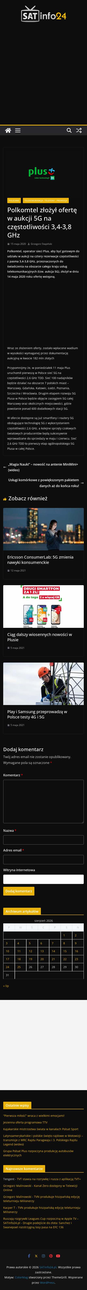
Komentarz (13, 775)
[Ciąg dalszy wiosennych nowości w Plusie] (43, 588)
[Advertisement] (43, 79)
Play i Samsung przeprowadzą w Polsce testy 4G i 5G (37, 714)
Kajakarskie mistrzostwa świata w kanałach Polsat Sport (40, 1129)
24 (7, 967)
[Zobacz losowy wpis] (79, 130)
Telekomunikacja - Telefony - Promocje (45, 200)
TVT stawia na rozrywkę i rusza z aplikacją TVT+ (49, 1179)
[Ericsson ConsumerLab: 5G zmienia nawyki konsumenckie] (43, 511)
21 (53, 959)
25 (19, 967)
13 (42, 951)
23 (76, 959)
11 (19, 951)
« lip (6, 986)
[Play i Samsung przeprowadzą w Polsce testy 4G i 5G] (43, 665)
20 (42, 959)
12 (30, 951)
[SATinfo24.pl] (8, 130)
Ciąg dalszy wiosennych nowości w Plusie (39, 637)
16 (76, 951)
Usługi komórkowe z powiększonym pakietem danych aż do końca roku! (43, 483)
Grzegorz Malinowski (17, 1186)
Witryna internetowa (19, 870)
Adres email (13, 850)
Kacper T (9, 1208)
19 (30, 959)
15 (65, 951)
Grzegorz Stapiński (41, 244)
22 (65, 959)
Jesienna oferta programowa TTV (25, 1122)
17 (7, 959)
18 (19, 959)
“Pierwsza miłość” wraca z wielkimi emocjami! (34, 1116)
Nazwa (9, 830)
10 (7, 951)
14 (53, 951)
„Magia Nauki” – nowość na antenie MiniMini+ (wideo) (43, 467)
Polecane (14, 200)
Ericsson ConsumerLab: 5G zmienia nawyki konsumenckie (40, 559)
